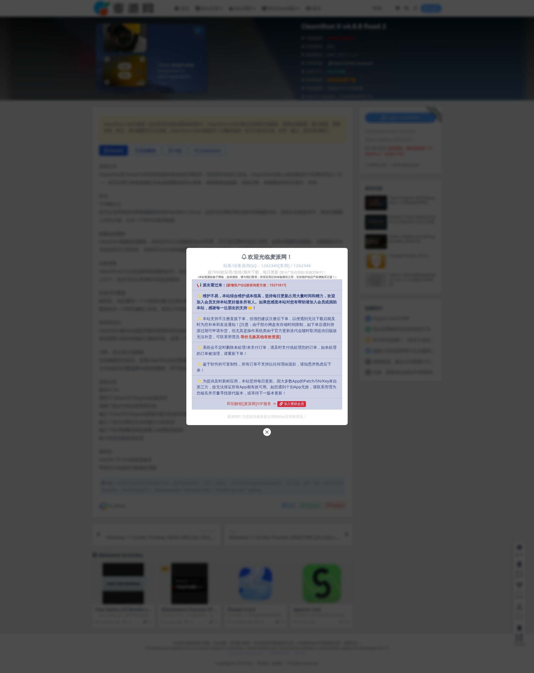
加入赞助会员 (294, 403)
